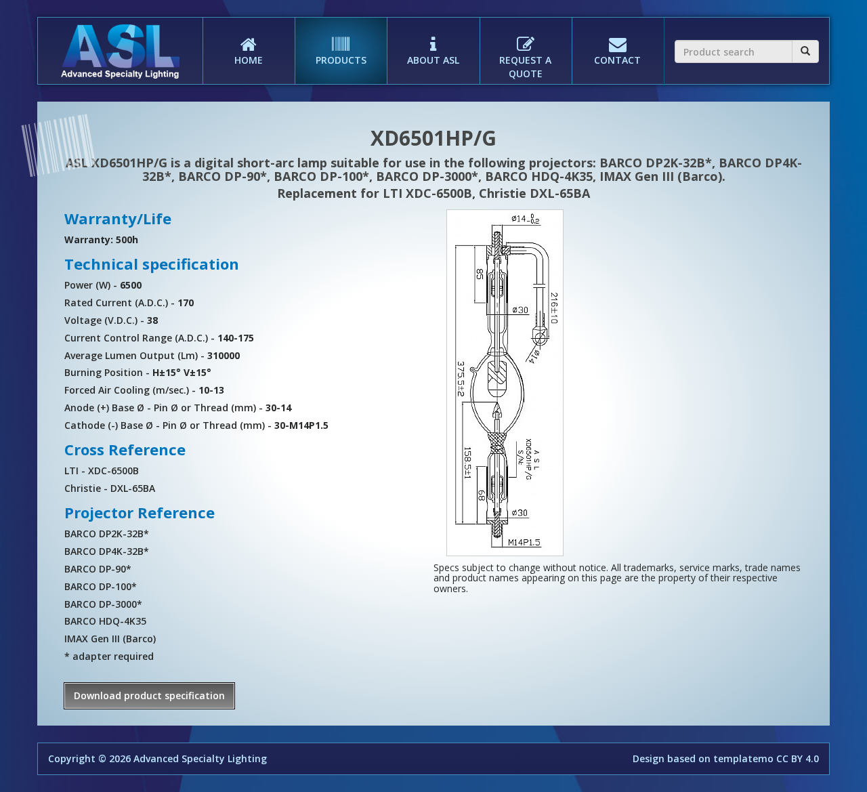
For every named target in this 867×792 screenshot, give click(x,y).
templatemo (743, 758)
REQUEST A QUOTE (525, 67)
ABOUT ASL (433, 60)
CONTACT (617, 60)
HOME (248, 60)
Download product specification (149, 695)
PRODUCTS (341, 60)
